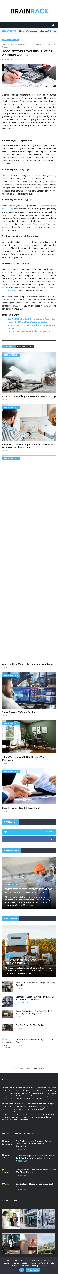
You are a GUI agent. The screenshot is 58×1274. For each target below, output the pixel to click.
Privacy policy (33, 1270)
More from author (25, 346)
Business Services (12, 884)
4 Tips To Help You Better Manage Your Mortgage (23, 758)
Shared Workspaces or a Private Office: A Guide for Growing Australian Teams (35, 1156)
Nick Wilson (23, 1002)
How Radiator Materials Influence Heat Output (34, 1185)
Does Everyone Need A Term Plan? (21, 808)
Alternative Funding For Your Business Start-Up (29, 396)
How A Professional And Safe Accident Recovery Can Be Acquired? (34, 1012)
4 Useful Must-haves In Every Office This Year (35, 1040)
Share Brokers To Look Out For (19, 712)
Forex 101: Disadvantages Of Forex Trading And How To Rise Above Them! (28, 446)
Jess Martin (23, 1149)
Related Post (9, 346)
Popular (16, 1133)
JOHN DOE (9, 59)
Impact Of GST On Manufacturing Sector (27, 322)
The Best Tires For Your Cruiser (30, 1025)
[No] (54, 1265)
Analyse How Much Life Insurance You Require (28, 663)
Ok (22, 1270)
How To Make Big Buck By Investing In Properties (31, 319)
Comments (29, 1133)
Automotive (9, 955)
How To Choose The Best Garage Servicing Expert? (35, 983)
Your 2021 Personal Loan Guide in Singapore (28, 331)
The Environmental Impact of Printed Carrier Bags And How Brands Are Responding (34, 1143)
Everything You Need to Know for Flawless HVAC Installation (28, 891)
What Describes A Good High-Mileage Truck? (24, 961)
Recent (5, 1133)
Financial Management (10, 40)
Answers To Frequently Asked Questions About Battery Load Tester (35, 998)
